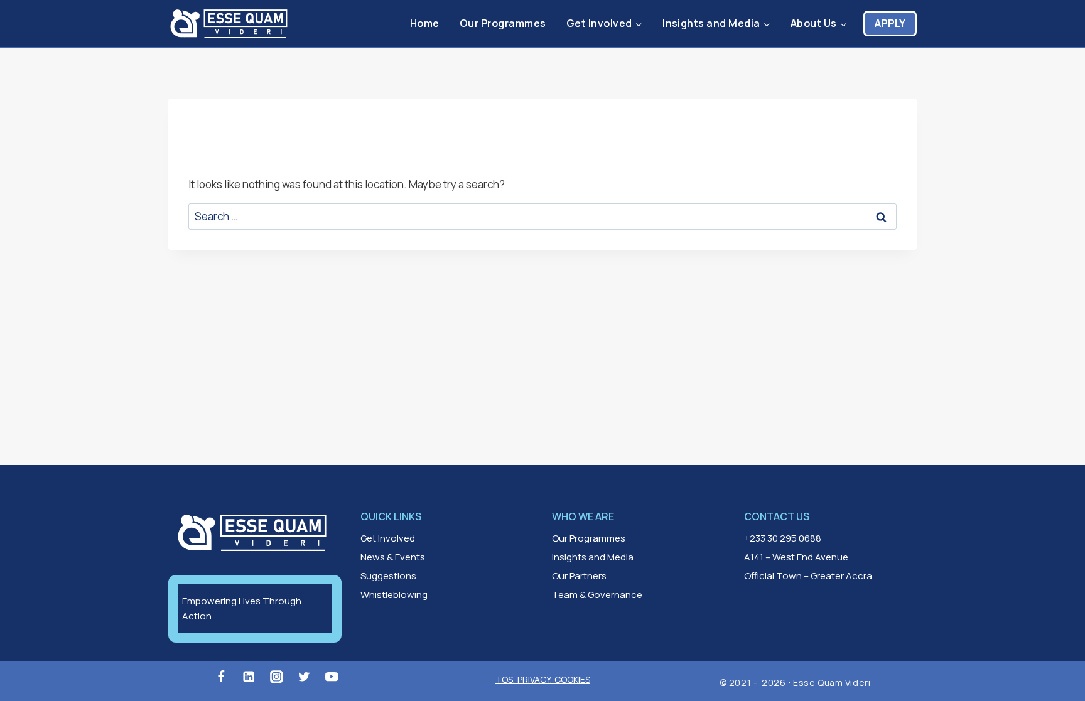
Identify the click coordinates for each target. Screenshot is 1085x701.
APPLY (890, 23)
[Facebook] (221, 677)
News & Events (392, 557)
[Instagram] (276, 677)
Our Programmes (503, 23)
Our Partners (579, 575)
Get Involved (387, 538)
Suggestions (388, 575)
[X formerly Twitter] (304, 677)
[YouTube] (332, 677)
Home (425, 23)
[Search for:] (542, 216)
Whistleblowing (394, 594)
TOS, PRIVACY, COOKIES (542, 679)
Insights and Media (593, 557)
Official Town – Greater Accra (808, 575)
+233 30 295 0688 (782, 538)
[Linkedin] (249, 677)
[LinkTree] (359, 677)
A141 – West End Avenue (796, 557)
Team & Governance (597, 594)
